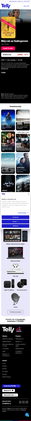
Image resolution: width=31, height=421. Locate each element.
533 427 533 (6, 401)
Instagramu (11, 321)
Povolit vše (15, 217)
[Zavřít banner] (28, 194)
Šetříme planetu (19, 348)
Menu (25, 6)
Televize (8, 11)
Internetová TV (19, 339)
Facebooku (21, 319)
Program (14, 11)
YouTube (20, 321)
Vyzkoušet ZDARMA (10, 386)
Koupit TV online (8, 48)
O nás (3, 363)
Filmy (19, 11)
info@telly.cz (6, 403)
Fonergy (4, 374)
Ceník (3, 351)
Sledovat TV (7, 390)
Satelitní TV (18, 341)
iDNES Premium (6, 377)
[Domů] (5, 6)
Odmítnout (15, 225)
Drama (23, 11)
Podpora (18, 336)
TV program (5, 348)
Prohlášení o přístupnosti (18, 352)
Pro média (5, 371)
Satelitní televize (6, 341)
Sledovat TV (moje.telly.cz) (6, 354)
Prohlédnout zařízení (15, 312)
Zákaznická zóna (13, 1)
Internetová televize (7, 339)
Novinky (4, 368)
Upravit (15, 221)
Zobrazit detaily (22, 212)
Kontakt (19, 1)
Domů (2, 11)
